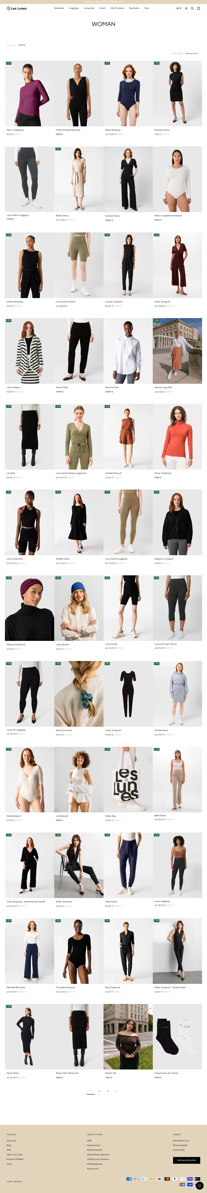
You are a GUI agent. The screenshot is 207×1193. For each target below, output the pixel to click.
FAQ (9, 1150)
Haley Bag (110, 816)
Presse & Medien (15, 1159)
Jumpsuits (89, 8)
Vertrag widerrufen (186, 1160)
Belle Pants (160, 816)
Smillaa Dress (63, 559)
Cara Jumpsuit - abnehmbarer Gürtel (26, 902)
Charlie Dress (161, 730)
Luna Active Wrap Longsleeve (71, 473)
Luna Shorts (111, 644)
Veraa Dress (13, 1073)
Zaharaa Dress (162, 130)
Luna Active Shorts (65, 302)
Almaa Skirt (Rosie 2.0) (67, 1073)
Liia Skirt (11, 473)
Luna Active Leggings (116, 559)
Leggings (74, 8)
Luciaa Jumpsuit (113, 302)
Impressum (92, 1169)
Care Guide (179, 1150)
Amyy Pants (62, 387)
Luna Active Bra (15, 559)
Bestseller (59, 8)
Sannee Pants (112, 216)
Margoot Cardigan (163, 559)
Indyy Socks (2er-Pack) (166, 1073)
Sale (146, 8)
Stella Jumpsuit (64, 902)
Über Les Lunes (15, 1155)
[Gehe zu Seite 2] (116, 1091)
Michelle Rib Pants (16, 988)
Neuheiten (134, 8)
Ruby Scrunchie (64, 730)
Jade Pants (111, 902)
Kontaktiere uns (181, 1141)
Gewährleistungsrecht (98, 1155)
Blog (9, 1145)
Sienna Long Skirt (163, 387)
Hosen (102, 8)
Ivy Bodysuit (62, 816)
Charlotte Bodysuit (65, 988)
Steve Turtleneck (163, 473)
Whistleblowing (94, 1164)
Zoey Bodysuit (14, 816)
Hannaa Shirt (112, 387)
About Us (11, 1141)
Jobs (9, 1164)
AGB (89, 1141)
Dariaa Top (110, 1073)
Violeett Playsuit (113, 473)
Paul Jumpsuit (112, 988)
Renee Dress (62, 216)
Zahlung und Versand (98, 1159)
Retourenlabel (180, 1145)
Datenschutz (93, 1145)
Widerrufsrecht (94, 1150)
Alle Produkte (117, 8)
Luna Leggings (162, 901)
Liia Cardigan (13, 387)
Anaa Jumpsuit (162, 302)
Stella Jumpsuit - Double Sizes (170, 988)
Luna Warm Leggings (18, 215)
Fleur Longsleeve (15, 130)
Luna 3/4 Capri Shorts (165, 644)
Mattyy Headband (16, 645)
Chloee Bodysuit (15, 302)
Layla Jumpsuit (113, 730)
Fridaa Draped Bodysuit (68, 130)
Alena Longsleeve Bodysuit (168, 216)
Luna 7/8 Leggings (16, 730)
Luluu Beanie (62, 645)
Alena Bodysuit (112, 130)
